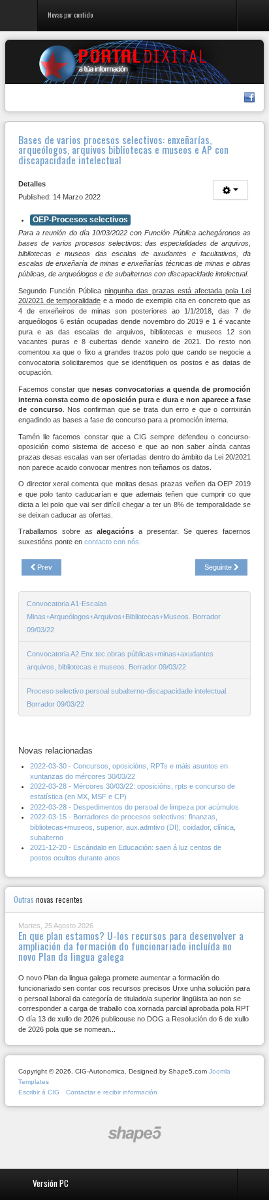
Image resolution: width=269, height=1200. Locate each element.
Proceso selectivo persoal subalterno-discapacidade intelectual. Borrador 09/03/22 (127, 697)
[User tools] (230, 189)
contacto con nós (111, 542)
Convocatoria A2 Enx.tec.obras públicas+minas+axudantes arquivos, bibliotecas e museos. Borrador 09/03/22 (120, 660)
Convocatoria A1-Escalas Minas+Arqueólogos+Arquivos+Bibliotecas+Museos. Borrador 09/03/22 (124, 617)
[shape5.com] (134, 1134)
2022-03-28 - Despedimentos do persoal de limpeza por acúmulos (134, 807)
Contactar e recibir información (111, 1092)
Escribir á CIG (38, 1092)
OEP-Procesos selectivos (80, 219)
